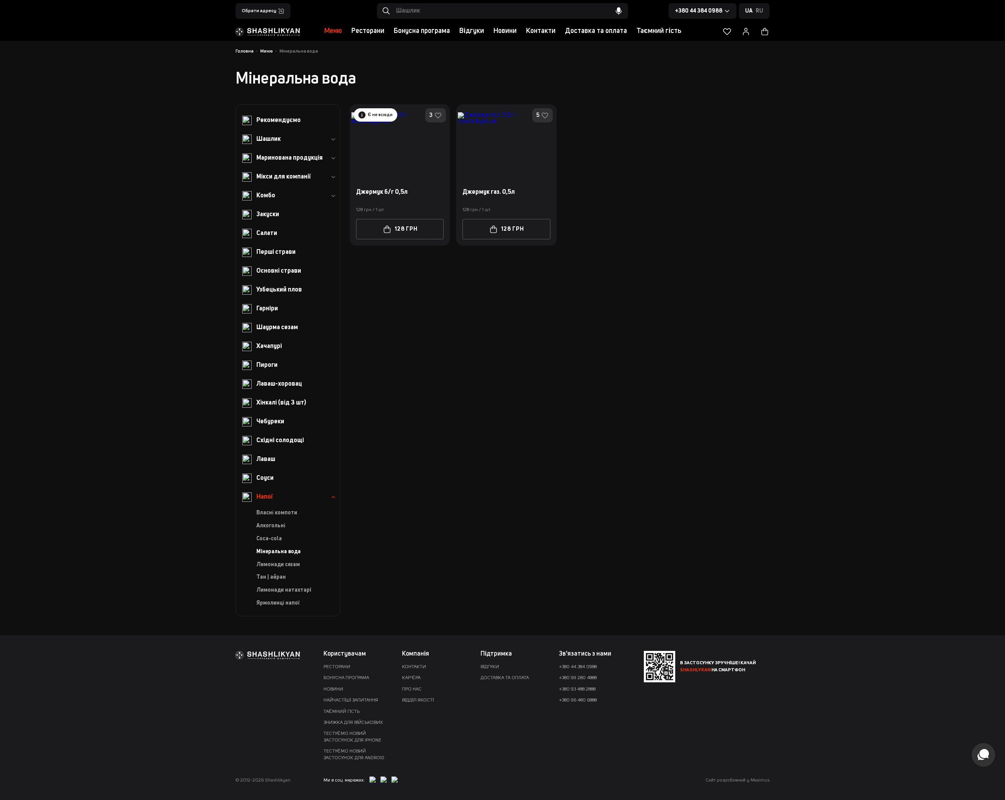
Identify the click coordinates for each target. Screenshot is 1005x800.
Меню (333, 31)
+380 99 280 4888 (578, 678)
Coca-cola (269, 538)
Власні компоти (276, 513)
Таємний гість (658, 31)
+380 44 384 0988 (578, 667)
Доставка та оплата (596, 31)
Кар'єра (411, 678)
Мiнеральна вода (278, 551)
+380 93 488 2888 (577, 689)
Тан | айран (271, 577)
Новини (505, 31)
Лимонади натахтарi (283, 590)
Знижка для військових (353, 722)
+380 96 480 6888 (578, 700)
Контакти (540, 31)
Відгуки (471, 31)
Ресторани (367, 31)
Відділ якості (418, 700)
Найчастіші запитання (350, 700)
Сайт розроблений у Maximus (737, 780)
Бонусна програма (422, 31)
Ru (759, 11)
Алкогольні (270, 525)
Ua (749, 11)
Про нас (412, 689)
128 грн (406, 229)
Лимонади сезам (278, 564)
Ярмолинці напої (278, 603)
